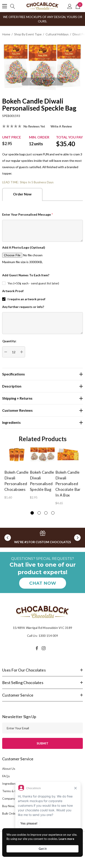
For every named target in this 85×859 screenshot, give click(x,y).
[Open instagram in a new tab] (44, 648)
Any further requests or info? (23, 307)
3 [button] (46, 513)
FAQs (6, 776)
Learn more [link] (66, 839)
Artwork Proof (13, 291)
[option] (42, 67)
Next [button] (53, 81)
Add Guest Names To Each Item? (25, 275)
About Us (8, 768)
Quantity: (9, 341)
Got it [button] (43, 848)
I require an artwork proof (26, 299)
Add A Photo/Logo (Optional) (23, 247)
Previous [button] (31, 81)
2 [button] (39, 513)
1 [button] (42, 81)
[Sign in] (69, 6)
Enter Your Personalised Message (27, 214)
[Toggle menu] (4, 6)
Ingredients (10, 783)
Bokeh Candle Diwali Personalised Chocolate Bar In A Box (67, 483)
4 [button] (52, 513)
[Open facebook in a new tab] (37, 648)
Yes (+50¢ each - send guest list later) (33, 283)
